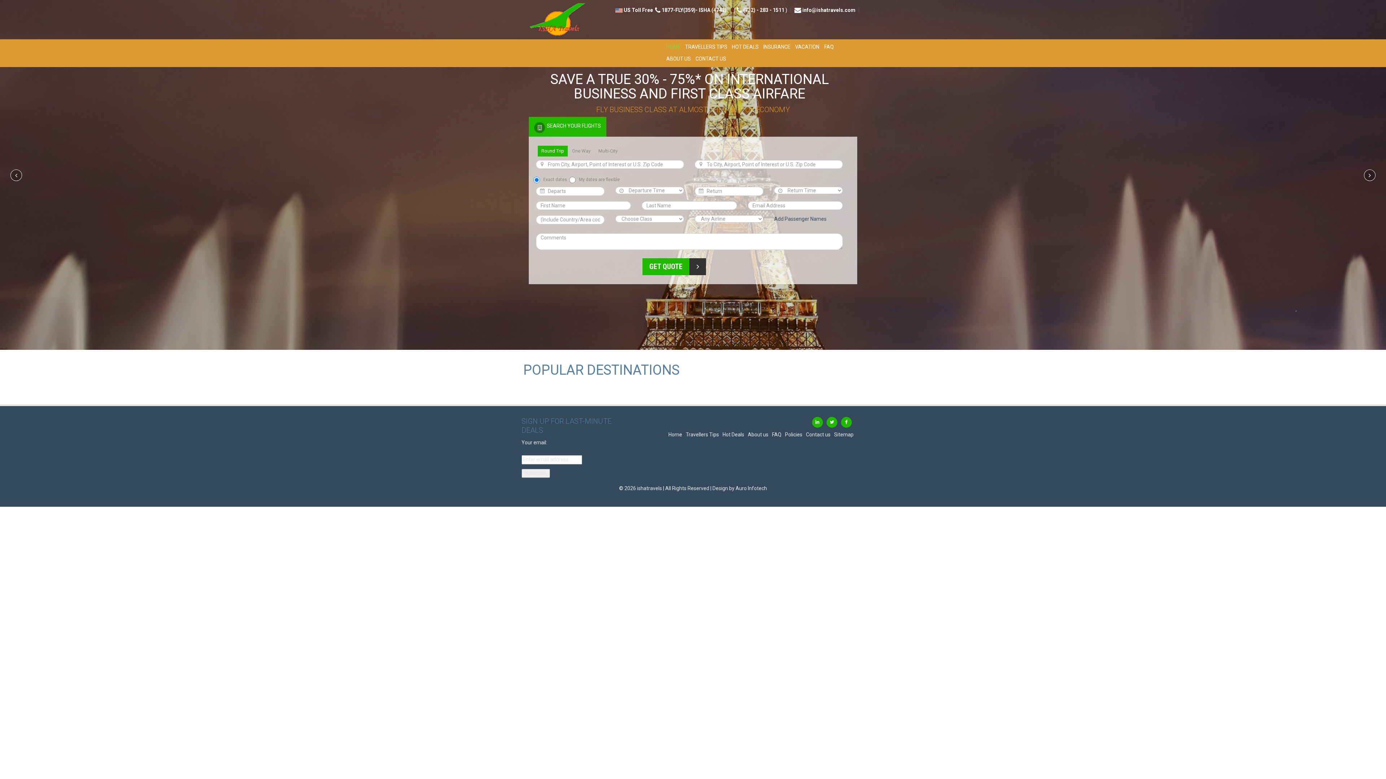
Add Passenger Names (800, 219)
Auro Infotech (751, 488)
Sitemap (844, 434)
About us (678, 59)
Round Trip (552, 151)
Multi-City (608, 151)
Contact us (711, 59)
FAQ (829, 47)
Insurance (776, 47)
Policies (793, 434)
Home (673, 47)
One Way (581, 151)
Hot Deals (745, 47)
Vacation (807, 47)
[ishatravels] (554, 20)
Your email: (534, 442)
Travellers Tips (706, 47)
